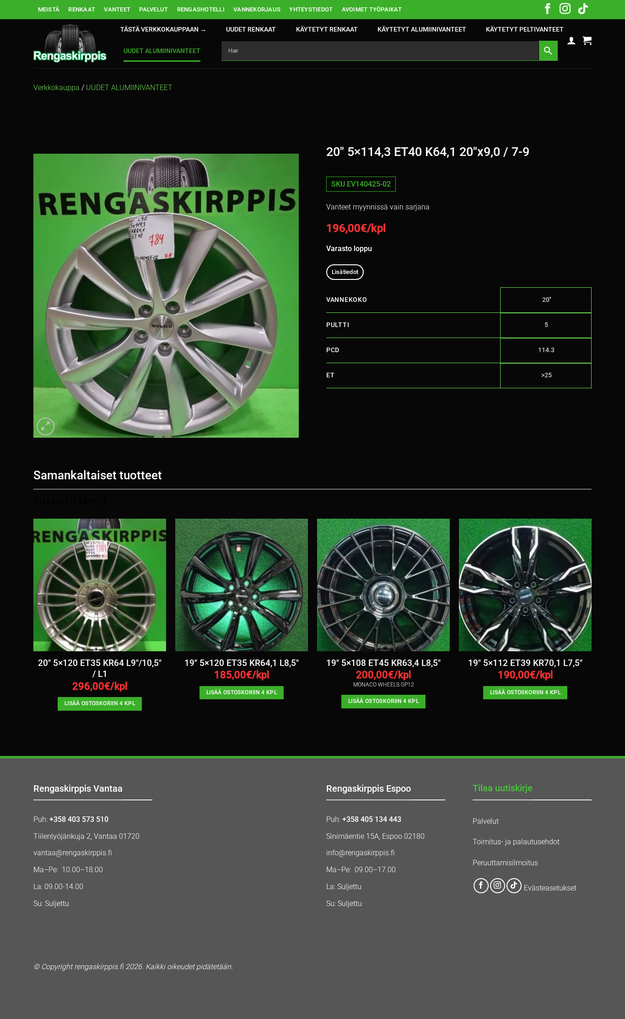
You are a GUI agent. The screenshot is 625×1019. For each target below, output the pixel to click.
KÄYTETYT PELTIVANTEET (525, 29)
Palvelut (486, 821)
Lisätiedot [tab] (345, 271)
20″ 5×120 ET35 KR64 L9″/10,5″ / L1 (100, 668)
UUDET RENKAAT (251, 29)
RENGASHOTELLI (201, 9)
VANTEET (117, 9)
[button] (571, 40)
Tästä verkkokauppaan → (163, 29)
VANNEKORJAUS (256, 9)
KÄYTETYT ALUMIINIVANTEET (421, 29)
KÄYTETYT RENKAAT (327, 29)
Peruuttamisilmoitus (505, 862)
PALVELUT (153, 9)
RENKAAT (81, 9)
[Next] (591, 623)
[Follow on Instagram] (565, 9)
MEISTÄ (49, 9)
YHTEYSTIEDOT (311, 9)
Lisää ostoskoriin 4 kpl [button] (100, 703)
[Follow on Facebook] (547, 9)
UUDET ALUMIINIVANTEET (162, 51)
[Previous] (34, 623)
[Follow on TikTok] (582, 9)
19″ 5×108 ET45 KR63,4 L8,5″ (383, 663)
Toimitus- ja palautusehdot (516, 841)
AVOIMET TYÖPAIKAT (372, 9)
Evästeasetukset (550, 888)
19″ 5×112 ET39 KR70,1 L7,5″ (525, 663)
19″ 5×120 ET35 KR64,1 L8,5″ (241, 663)
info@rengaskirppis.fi (360, 852)
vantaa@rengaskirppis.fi (72, 852)
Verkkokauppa (56, 87)
